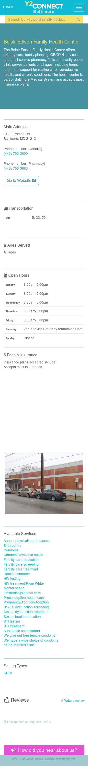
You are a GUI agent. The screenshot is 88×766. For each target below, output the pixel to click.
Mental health (14, 587)
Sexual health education (22, 616)
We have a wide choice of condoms (31, 640)
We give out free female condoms (29, 635)
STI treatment (14, 626)
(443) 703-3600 (16, 153)
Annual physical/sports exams (26, 540)
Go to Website (19, 180)
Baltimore (44, 11)
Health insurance (17, 573)
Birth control (13, 545)
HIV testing (12, 578)
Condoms (11, 549)
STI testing (12, 621)
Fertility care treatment (21, 569)
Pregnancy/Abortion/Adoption (26, 602)
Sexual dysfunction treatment (26, 611)
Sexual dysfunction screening (26, 606)
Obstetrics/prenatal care (22, 592)
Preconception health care (24, 597)
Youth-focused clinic (19, 644)
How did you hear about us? (47, 749)
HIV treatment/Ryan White (24, 583)
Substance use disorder (22, 630)
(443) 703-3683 (16, 168)
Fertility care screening (21, 564)
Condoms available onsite (23, 554)
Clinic (8, 672)
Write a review (74, 700)
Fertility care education (21, 559)
